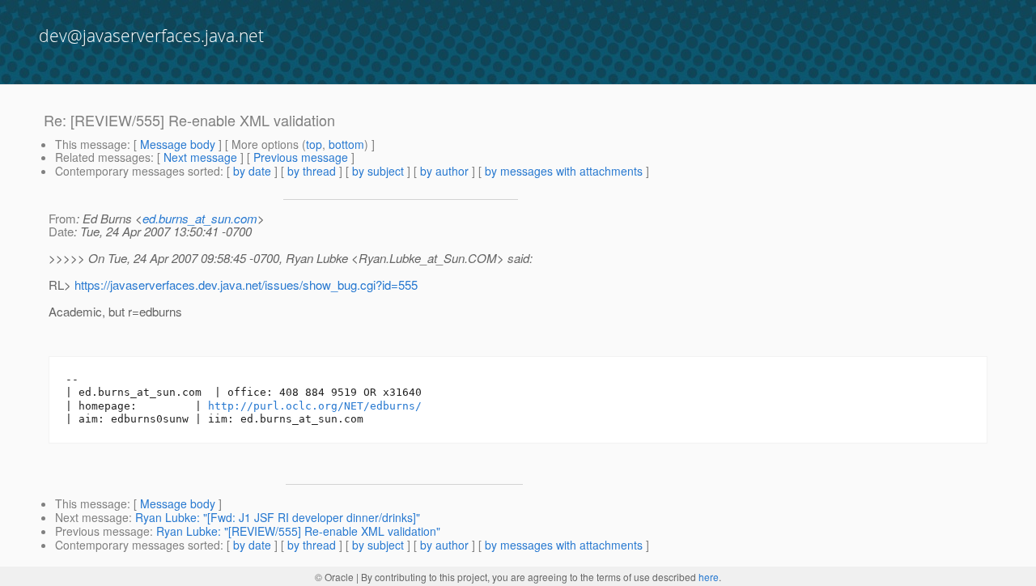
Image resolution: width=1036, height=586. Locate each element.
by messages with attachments (564, 171)
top (314, 144)
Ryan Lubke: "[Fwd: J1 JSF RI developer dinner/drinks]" (277, 517)
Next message (200, 157)
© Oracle (334, 577)
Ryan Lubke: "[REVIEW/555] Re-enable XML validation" (298, 531)
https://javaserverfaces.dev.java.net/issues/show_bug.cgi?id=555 (246, 284)
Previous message (300, 157)
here (708, 577)
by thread (311, 171)
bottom (346, 144)
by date (252, 171)
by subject (378, 171)
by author (444, 171)
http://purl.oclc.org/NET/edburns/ (315, 406)
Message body (177, 144)
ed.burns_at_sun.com (199, 218)
